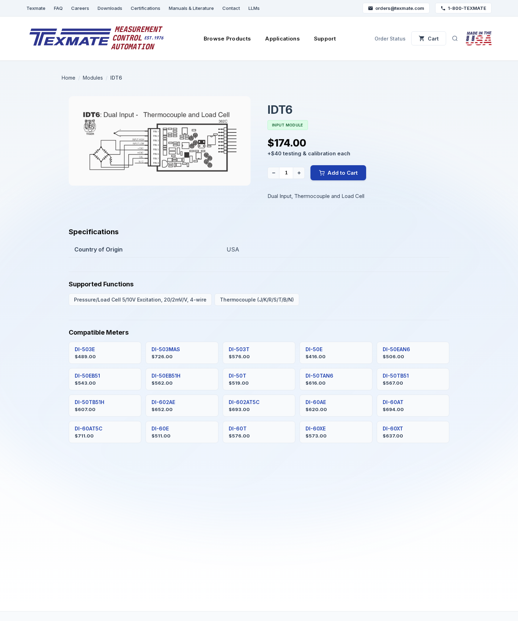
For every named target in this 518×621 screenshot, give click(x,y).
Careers (80, 8)
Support (325, 38)
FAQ (58, 8)
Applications (282, 38)
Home (68, 78)
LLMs (254, 8)
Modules (93, 78)
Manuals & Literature (191, 8)
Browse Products (227, 38)
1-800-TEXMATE (467, 8)
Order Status (390, 39)
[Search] (455, 38)
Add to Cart (342, 172)
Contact (231, 8)
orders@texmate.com (399, 8)
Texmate (35, 8)
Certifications (145, 8)
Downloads (110, 8)
